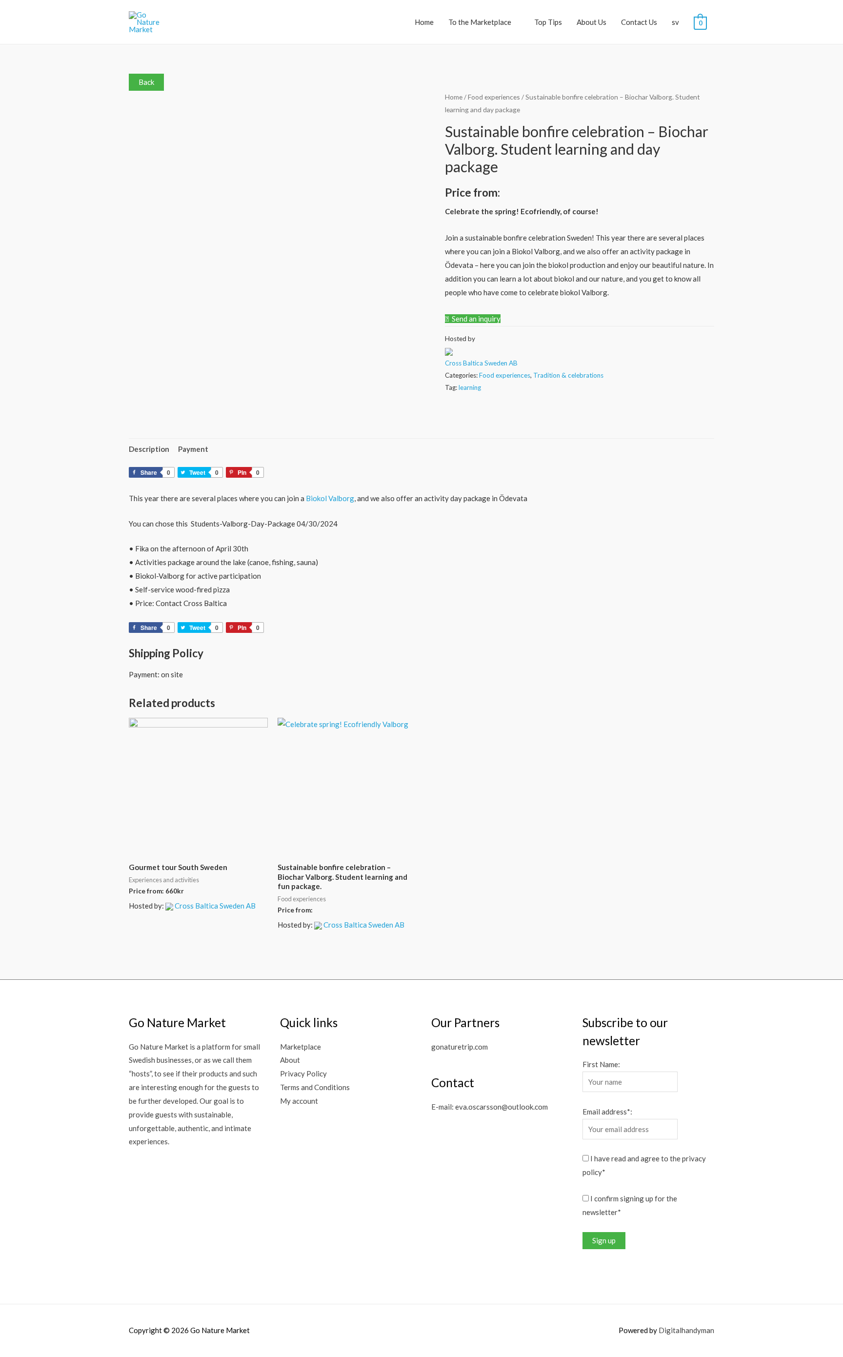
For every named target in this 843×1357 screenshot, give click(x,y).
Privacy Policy (303, 1073)
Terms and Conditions (315, 1087)
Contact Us (639, 22)
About (290, 1059)
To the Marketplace (479, 22)
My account (299, 1100)
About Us (591, 22)
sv (675, 22)
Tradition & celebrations (568, 375)
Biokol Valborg (330, 498)
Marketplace (300, 1046)
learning (470, 387)
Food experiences (494, 97)
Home (424, 22)
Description (149, 449)
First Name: (601, 1064)
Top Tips (548, 22)
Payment (193, 449)
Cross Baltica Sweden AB (481, 363)
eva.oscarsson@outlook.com (501, 1106)
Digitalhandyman (686, 1330)
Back (146, 82)
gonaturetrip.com (459, 1046)
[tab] (149, 449)
